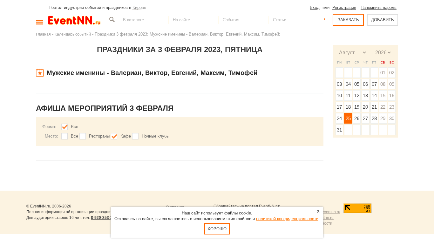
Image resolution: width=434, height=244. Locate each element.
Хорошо (217, 229)
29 (382, 118)
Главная (43, 34)
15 (382, 95)
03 (339, 84)
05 (356, 84)
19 (356, 107)
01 (382, 72)
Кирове (139, 7)
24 (339, 118)
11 (348, 95)
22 (382, 107)
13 (365, 95)
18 (348, 107)
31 (339, 129)
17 (339, 107)
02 (391, 72)
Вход (315, 7)
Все (74, 126)
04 (348, 84)
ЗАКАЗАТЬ (348, 19)
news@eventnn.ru (324, 212)
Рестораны (99, 136)
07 (374, 84)
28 (374, 118)
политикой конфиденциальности (287, 218)
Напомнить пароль (379, 7)
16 (391, 95)
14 (374, 95)
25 (348, 118)
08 (382, 84)
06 (365, 84)
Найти (111, 19)
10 (339, 95)
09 (391, 84)
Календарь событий (73, 34)
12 (356, 95)
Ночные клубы (155, 136)
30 (391, 118)
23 (391, 107)
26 (356, 118)
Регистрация (344, 7)
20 (365, 107)
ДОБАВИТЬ (382, 19)
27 (365, 118)
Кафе (125, 136)
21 (374, 107)
